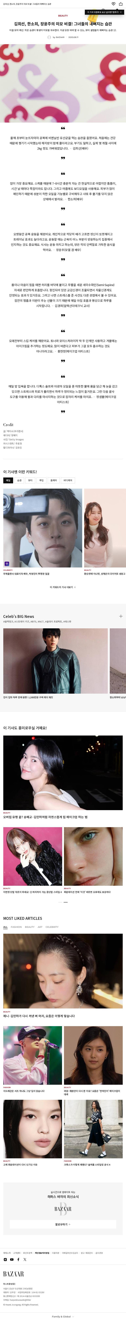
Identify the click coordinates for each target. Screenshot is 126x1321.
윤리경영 (99, 1252)
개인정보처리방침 (42, 1252)
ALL (5, 927)
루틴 (41, 480)
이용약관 (55, 1252)
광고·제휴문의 (87, 1252)
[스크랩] (113, 4)
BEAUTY (29, 927)
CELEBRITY (52, 927)
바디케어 (68, 480)
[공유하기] (121, 4)
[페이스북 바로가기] (18, 1259)
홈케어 (54, 480)
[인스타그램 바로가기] (5, 1259)
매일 (8, 480)
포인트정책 (27, 1252)
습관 (19, 480)
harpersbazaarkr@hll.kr (20, 1299)
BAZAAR (60, 37)
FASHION (16, 927)
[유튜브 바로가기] (12, 1259)
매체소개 (6, 1252)
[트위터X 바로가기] (25, 1259)
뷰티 (30, 480)
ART (40, 927)
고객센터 (17, 1252)
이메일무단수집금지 (70, 1252)
